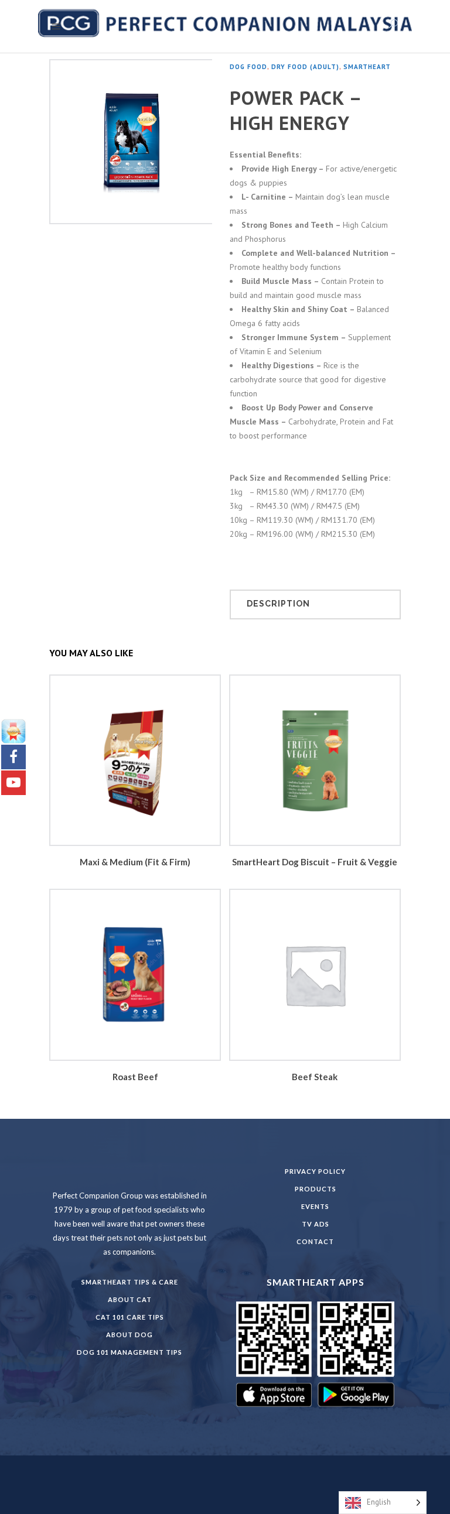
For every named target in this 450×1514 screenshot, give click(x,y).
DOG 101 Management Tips (129, 1352)
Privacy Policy (315, 1171)
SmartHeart (367, 67)
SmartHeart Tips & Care (129, 1282)
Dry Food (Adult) (305, 67)
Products (315, 1189)
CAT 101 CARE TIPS (130, 1317)
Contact (315, 1241)
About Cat (130, 1299)
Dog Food (248, 67)
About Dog (129, 1334)
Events (315, 1206)
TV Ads (315, 1224)
